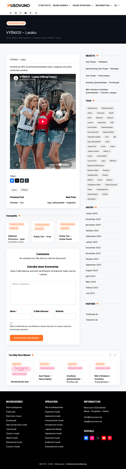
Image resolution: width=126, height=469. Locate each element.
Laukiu (14, 190)
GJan (107, 137)
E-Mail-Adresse (42, 311)
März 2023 (91, 282)
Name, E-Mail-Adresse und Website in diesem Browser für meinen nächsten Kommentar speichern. (40, 328)
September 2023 (93, 265)
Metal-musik (12, 438)
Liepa (103, 161)
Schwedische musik (54, 446)
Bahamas (99, 118)
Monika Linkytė (93, 170)
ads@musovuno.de (93, 421)
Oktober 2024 (92, 230)
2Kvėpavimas (92, 108)
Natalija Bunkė (93, 175)
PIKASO (90, 180)
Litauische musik (16, 23)
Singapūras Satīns (94, 185)
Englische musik (52, 412)
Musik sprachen (25, 38)
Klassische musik (14, 442)
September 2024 (93, 236)
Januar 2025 (92, 213)
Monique (106, 170)
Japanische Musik (53, 429)
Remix (100, 180)
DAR (112, 122)
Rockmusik (11, 420)
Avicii (89, 118)
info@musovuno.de (93, 417)
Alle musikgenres (14, 407)
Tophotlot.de (92, 320)
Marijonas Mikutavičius (96, 165)
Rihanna (109, 180)
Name (13, 311)
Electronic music (14, 416)
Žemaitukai (91, 199)
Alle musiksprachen (54, 407)
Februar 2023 (92, 287)
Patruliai (105, 175)
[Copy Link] (27, 180)
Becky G (110, 118)
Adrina (90, 113)
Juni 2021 (90, 293)
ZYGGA (105, 194)
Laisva (90, 156)
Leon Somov (92, 161)
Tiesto (90, 189)
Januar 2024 (92, 242)
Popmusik (14, 228)
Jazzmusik (11, 429)
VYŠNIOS (24, 190)
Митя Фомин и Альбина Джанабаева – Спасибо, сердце (101, 91)
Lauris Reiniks (102, 156)
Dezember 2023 (93, 247)
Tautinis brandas (111, 185)
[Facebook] (12, 180)
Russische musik (19, 368)
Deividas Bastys (107, 127)
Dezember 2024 (93, 219)
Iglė (114, 137)
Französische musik (54, 420)
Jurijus (112, 146)
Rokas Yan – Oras (42, 236)
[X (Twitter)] (17, 180)
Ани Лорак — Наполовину (98, 75)
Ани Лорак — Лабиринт (97, 62)
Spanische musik (53, 416)
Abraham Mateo (107, 108)
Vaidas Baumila (102, 189)
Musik (14, 38)
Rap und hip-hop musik (16, 425)
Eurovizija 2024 (93, 132)
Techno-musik (12, 433)
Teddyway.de (92, 314)
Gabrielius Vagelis (94, 137)
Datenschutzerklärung (76, 464)
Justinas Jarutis (93, 151)
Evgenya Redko (108, 132)
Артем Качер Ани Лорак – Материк (102, 68)
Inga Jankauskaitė (94, 142)
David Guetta (92, 127)
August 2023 (92, 270)
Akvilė (111, 113)
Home (8, 38)
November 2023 (93, 253)
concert (90, 122)
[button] (110, 355)
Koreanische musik (54, 425)
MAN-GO (113, 161)
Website (59, 311)
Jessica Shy (92, 146)
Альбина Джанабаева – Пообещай (102, 82)
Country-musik (13, 446)
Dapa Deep (102, 122)
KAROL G (106, 151)
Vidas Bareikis (93, 194)
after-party (100, 113)
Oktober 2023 (92, 259)
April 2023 (90, 276)
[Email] (22, 180)
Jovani (103, 146)
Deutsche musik (52, 438)
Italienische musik (53, 433)
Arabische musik (52, 442)
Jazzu (107, 142)
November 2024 (93, 225)
